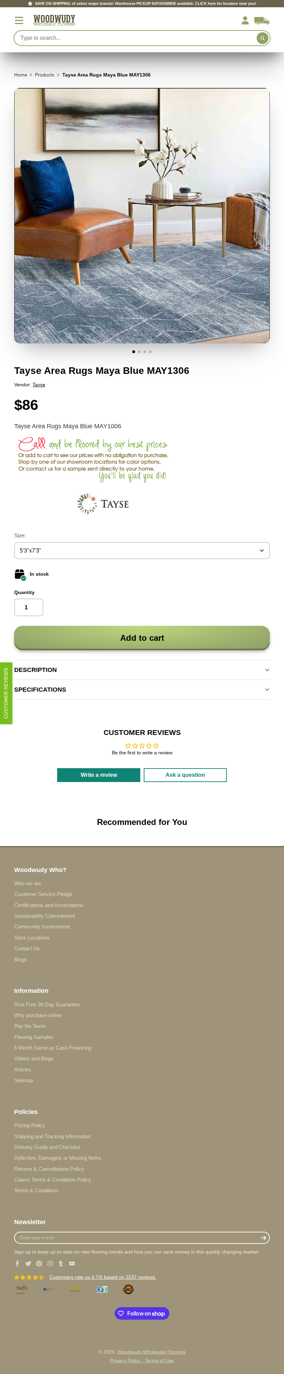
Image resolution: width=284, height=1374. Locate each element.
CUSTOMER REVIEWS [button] (6, 693)
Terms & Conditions (36, 1190)
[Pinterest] (39, 1263)
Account (245, 20)
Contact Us (27, 948)
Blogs (20, 959)
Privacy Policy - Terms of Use (142, 1360)
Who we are (27, 883)
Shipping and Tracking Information (52, 1136)
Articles (22, 1069)
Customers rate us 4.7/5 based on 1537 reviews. (103, 1277)
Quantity (24, 592)
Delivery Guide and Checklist (47, 1147)
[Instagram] (50, 1263)
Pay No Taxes (30, 1026)
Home (20, 75)
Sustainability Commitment (44, 916)
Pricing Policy (29, 1125)
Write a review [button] (99, 775)
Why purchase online (38, 1015)
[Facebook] (17, 1263)
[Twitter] (28, 1263)
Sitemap (23, 1080)
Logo (54, 20)
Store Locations (32, 938)
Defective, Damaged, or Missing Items (57, 1158)
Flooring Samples (34, 1037)
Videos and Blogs (34, 1058)
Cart (262, 20)
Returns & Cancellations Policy (49, 1169)
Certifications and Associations (48, 905)
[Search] (262, 38)
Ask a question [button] (185, 775)
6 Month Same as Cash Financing (52, 1048)
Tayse (39, 384)
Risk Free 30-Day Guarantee (47, 1004)
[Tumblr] (61, 1263)
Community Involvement (42, 927)
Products (44, 75)
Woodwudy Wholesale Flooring (151, 1352)
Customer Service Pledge (43, 894)
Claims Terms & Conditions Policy (52, 1180)
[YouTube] (72, 1263)
